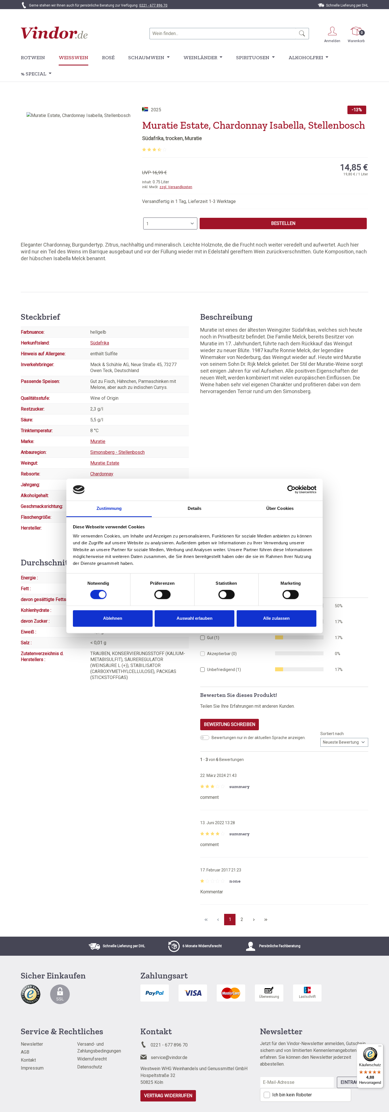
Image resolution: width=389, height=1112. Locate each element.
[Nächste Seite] (253, 919)
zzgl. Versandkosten (175, 187)
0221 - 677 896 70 (153, 5)
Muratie (97, 441)
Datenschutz (89, 1067)
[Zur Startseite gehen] (54, 32)
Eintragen (353, 1082)
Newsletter (32, 1044)
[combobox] (223, 33)
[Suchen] (302, 33)
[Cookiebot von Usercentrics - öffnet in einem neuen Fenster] (291, 489)
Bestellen (283, 223)
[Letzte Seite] (265, 919)
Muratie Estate (104, 463)
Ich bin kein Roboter (292, 1094)
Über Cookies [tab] (280, 508)
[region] (78, 173)
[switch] (162, 594)
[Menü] (379, 1047)
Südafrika (99, 343)
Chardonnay (101, 474)
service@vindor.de (169, 1057)
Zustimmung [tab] (109, 508)
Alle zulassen (276, 618)
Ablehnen (112, 618)
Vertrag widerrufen (168, 1095)
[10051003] (78, 173)
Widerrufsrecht (92, 1059)
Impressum (32, 1068)
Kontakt (28, 1060)
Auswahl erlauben (194, 618)
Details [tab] (195, 508)
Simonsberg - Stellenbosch (117, 452)
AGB (25, 1052)
